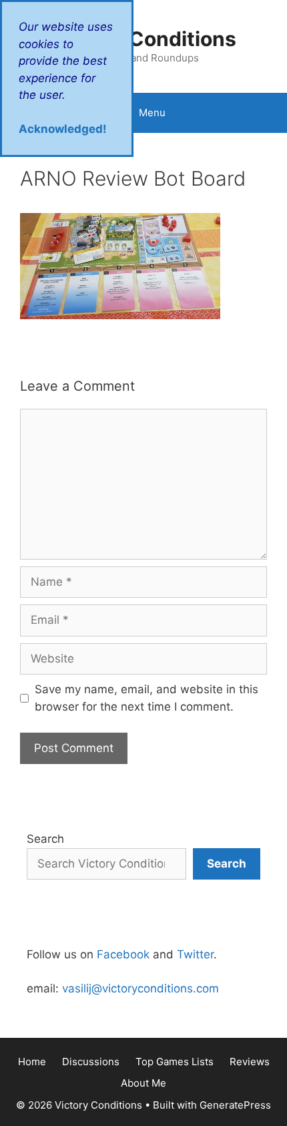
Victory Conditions (143, 39)
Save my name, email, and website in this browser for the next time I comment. (146, 698)
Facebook (123, 954)
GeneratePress (235, 1105)
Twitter (195, 954)
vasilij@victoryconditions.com (140, 988)
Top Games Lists (174, 1061)
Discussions (90, 1061)
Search (45, 839)
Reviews (250, 1061)
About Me (143, 1083)
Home (32, 1061)
